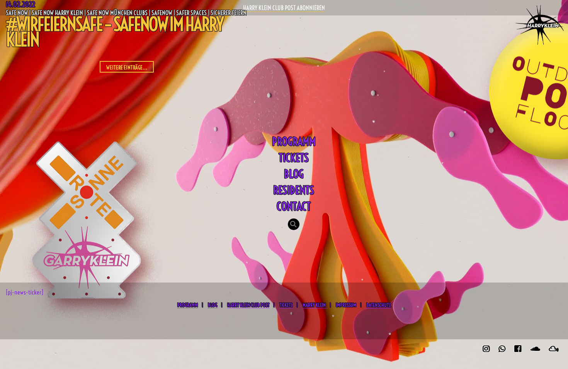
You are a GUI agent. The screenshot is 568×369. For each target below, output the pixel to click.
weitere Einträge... (126, 67)
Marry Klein (314, 305)
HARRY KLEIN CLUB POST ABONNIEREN (284, 8)
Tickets (294, 157)
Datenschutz (378, 305)
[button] (293, 225)
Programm (294, 141)
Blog (294, 174)
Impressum (346, 305)
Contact (294, 206)
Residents (293, 190)
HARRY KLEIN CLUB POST (248, 305)
